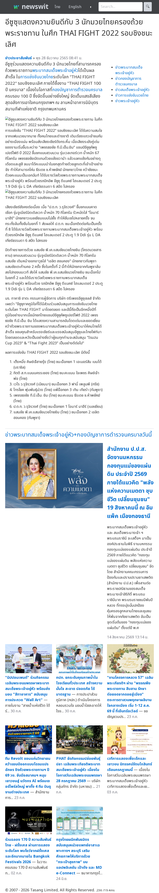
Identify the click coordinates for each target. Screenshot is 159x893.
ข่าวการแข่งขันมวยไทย (131, 95)
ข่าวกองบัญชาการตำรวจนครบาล (128, 81)
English (75, 7)
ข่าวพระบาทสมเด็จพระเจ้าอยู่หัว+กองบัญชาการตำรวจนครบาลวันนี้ (78, 435)
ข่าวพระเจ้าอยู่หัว (127, 101)
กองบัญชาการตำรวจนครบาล (77, 90)
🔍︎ (147, 7)
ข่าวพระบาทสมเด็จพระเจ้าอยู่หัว (128, 70)
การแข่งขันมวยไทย (36, 77)
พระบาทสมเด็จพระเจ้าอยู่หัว (55, 70)
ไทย (57, 7)
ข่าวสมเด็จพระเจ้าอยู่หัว (132, 90)
